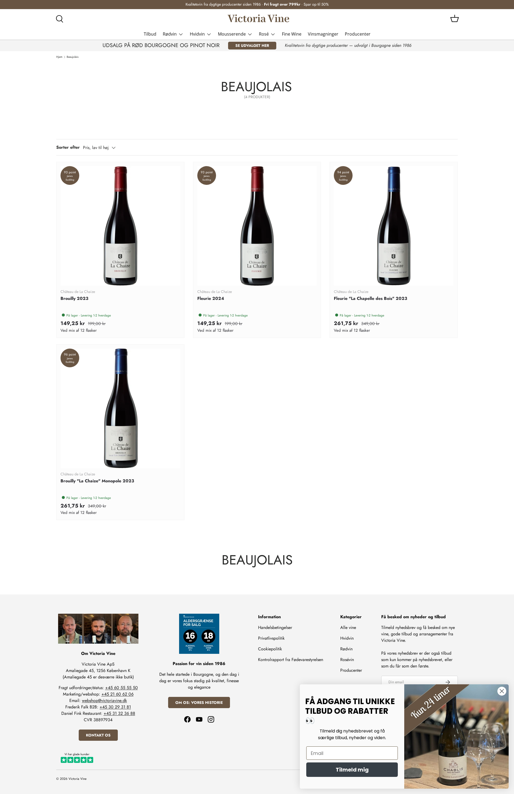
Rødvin (170, 34)
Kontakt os (98, 735)
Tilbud (150, 34)
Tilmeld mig (352, 769)
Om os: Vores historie (199, 702)
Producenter (358, 34)
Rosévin (347, 659)
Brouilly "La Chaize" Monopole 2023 (97, 481)
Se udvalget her (252, 45)
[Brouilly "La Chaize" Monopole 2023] (120, 408)
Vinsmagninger (323, 34)
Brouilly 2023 (74, 298)
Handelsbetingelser (275, 627)
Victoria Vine (77, 778)
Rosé (264, 34)
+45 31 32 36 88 (119, 713)
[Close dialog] (502, 691)
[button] (454, 18)
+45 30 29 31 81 (115, 707)
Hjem (59, 57)
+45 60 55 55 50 (121, 688)
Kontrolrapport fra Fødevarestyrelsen (290, 659)
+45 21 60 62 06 (117, 694)
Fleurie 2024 (210, 298)
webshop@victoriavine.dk (104, 700)
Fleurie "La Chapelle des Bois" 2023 (370, 298)
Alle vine (348, 627)
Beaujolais (72, 57)
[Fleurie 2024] (257, 226)
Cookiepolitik (270, 649)
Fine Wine (291, 34)
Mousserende (232, 34)
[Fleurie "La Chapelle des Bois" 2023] (393, 226)
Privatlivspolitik (271, 638)
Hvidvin (197, 34)
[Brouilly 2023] (120, 226)
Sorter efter (68, 147)
